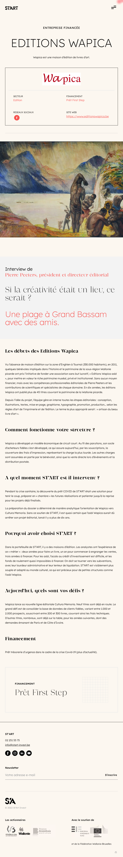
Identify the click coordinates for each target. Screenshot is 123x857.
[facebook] (8, 753)
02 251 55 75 (12, 740)
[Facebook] (17, 117)
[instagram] (15, 753)
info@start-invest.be (17, 744)
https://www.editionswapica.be (87, 116)
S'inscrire (111, 774)
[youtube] (29, 753)
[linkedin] (22, 753)
